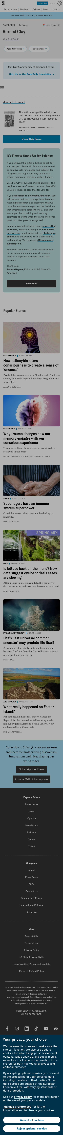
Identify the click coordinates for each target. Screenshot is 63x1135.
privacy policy (23, 1096)
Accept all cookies (32, 1120)
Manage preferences (17, 1106)
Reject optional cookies (32, 1128)
